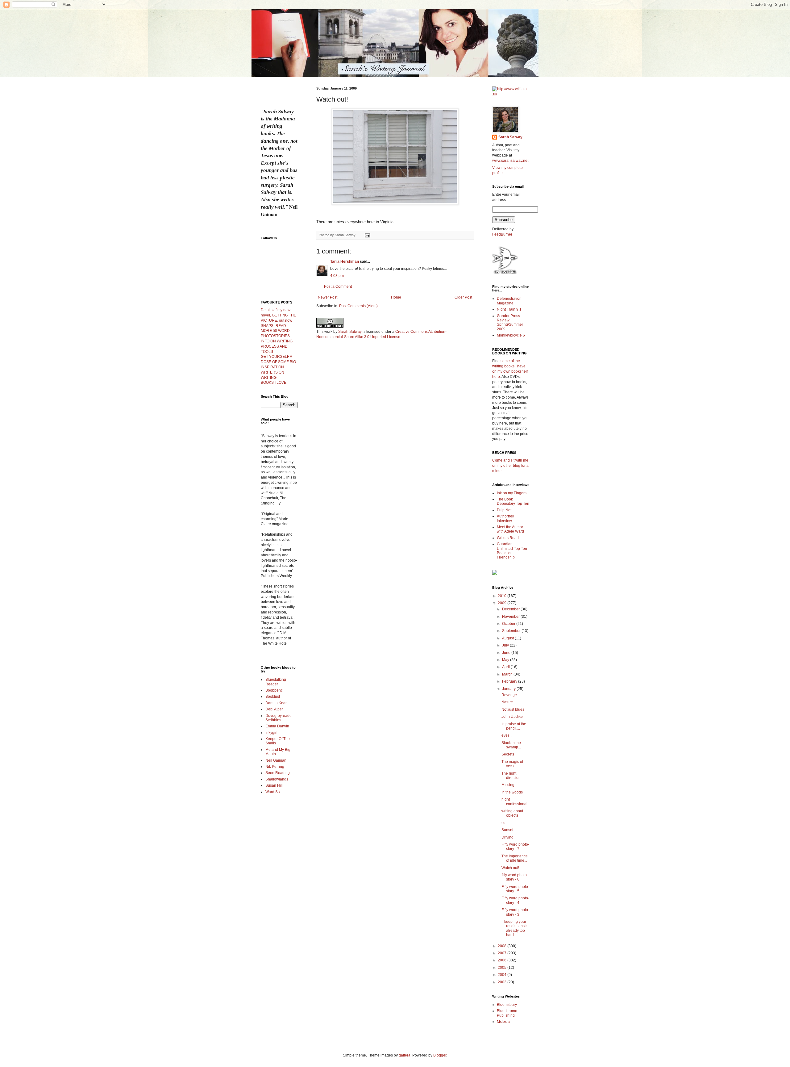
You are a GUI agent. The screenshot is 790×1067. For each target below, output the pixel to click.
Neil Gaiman (275, 760)
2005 (502, 967)
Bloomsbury (507, 1004)
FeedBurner (502, 234)
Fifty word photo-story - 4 (515, 900)
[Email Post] (367, 235)
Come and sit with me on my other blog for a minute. (510, 465)
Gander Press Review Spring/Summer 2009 (510, 322)
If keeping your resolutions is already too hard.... (514, 928)
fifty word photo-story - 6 (514, 877)
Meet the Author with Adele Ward (510, 529)
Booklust (272, 696)
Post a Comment (338, 286)
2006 (502, 960)
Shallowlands (276, 779)
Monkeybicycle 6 (511, 335)
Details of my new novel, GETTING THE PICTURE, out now (278, 315)
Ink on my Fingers (511, 493)
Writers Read (508, 538)
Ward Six (273, 792)
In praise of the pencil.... (513, 726)
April (506, 667)
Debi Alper (274, 709)
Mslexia (503, 1021)
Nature (507, 702)
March (508, 674)
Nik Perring (274, 766)
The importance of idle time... (514, 858)
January (509, 689)
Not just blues (512, 709)
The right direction (511, 775)
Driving (507, 837)
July (506, 645)
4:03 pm (337, 276)
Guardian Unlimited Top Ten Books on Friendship (512, 550)
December (511, 609)
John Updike (512, 716)
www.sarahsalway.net (510, 160)
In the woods (512, 792)
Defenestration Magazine (509, 300)
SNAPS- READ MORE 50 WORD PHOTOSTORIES (275, 331)
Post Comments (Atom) (358, 306)
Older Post (463, 297)
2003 (502, 982)
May (506, 660)
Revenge (509, 695)
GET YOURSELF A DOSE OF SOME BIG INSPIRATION (278, 361)
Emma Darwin (277, 726)
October (509, 623)
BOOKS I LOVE (273, 382)
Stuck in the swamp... (511, 745)
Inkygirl (271, 732)
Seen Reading (277, 773)
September (512, 631)
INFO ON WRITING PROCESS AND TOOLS (277, 346)
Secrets (507, 754)
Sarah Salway (350, 331)
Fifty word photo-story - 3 (515, 912)
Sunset (507, 830)
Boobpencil (275, 690)
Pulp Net (504, 510)
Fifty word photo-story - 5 (515, 889)
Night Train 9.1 (509, 309)
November (511, 616)
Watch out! (510, 868)
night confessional (514, 801)
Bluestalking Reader (275, 681)
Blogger (439, 1055)
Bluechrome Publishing (507, 1013)
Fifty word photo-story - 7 (515, 846)
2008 (502, 946)
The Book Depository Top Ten (513, 501)
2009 (502, 603)
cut (503, 823)
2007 (502, 953)
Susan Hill (274, 785)
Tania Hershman (344, 261)
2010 (502, 596)
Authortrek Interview (505, 518)
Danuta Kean (276, 703)
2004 (502, 975)
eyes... (506, 735)
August (508, 638)
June (506, 653)
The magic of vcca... (512, 763)
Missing (507, 785)
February (510, 681)
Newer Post (327, 297)
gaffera (404, 1055)
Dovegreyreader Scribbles (279, 717)
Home (396, 297)
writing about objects (512, 813)
